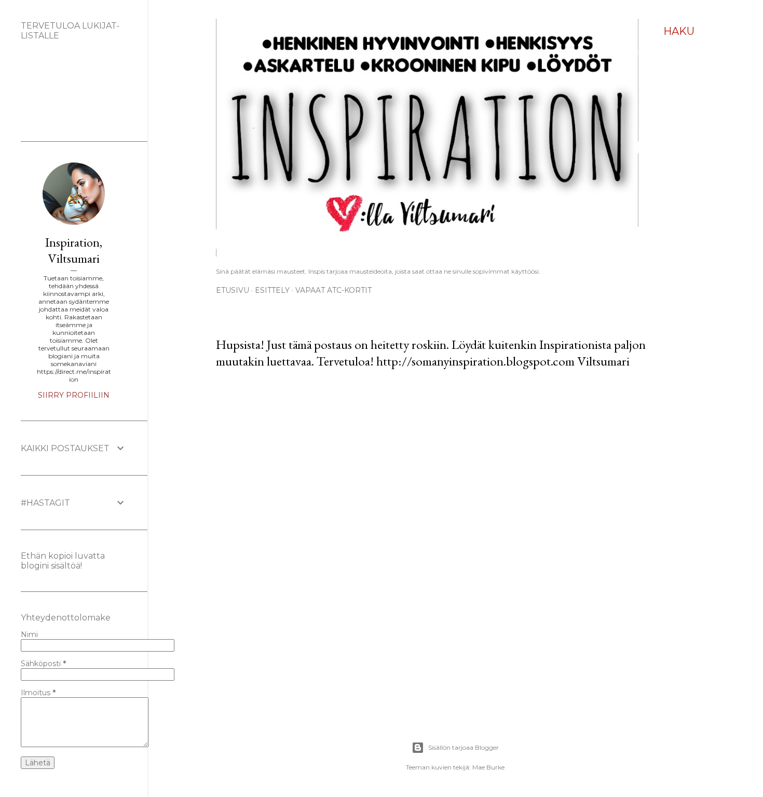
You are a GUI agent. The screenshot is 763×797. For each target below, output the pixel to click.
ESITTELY (272, 290)
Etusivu (232, 290)
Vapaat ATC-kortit (333, 290)
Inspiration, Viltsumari (73, 250)
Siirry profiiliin (74, 395)
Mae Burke (488, 767)
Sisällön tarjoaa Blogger (463, 747)
